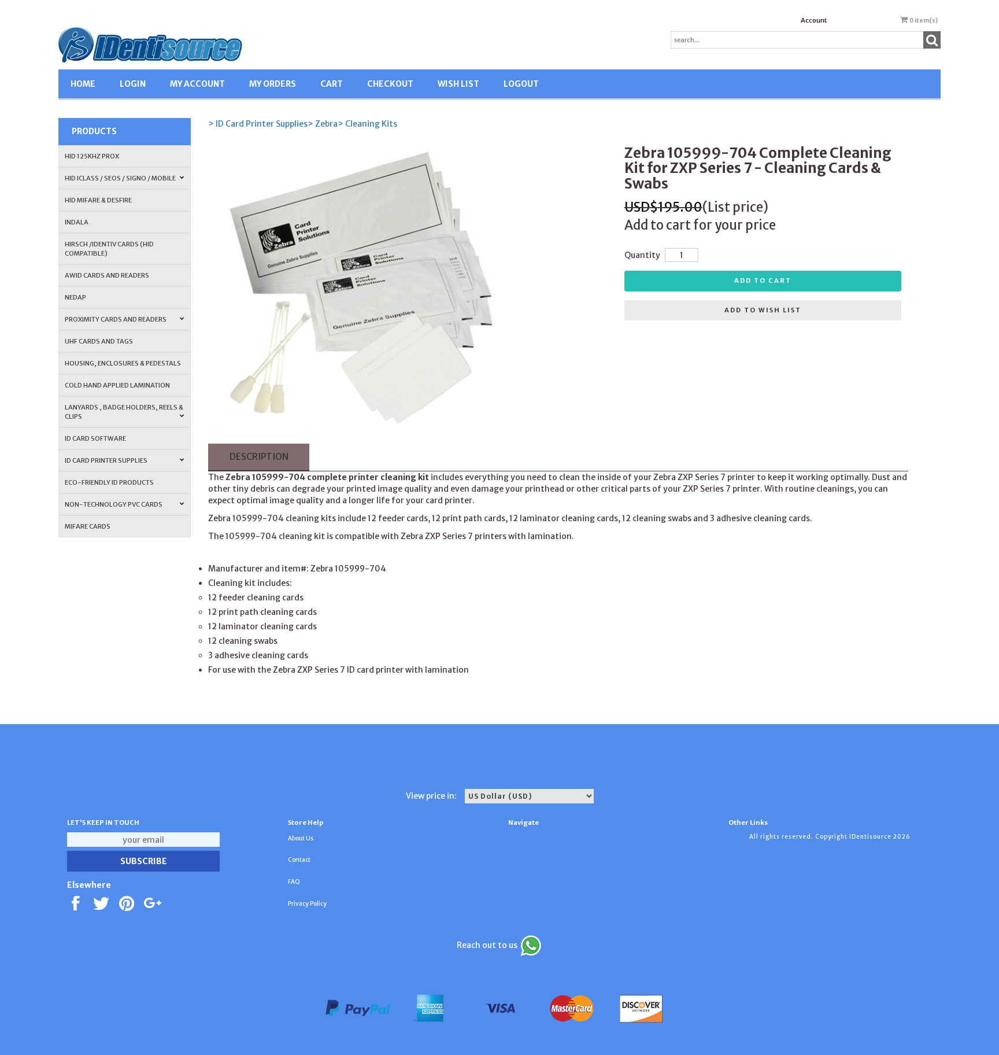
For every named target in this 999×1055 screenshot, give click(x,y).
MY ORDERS (272, 84)
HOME (83, 84)
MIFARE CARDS (87, 526)
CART (331, 84)
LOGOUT (521, 84)
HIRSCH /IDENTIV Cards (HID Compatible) (109, 248)
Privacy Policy (307, 904)
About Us (300, 838)
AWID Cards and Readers (107, 275)
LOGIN (133, 84)
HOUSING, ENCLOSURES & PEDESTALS (123, 363)
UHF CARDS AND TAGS (99, 341)
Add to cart (762, 280)
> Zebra (323, 124)
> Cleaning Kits (367, 124)
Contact (299, 860)
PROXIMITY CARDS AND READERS (115, 319)
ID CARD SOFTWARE (95, 438)
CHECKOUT (390, 84)
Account (814, 20)
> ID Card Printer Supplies (258, 124)
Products (94, 131)
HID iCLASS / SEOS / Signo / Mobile (120, 178)
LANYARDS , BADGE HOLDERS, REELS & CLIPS (124, 411)
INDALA (76, 222)
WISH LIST (458, 84)
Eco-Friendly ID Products (109, 482)
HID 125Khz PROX (92, 156)
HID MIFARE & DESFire (98, 200)
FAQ (294, 882)
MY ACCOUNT (197, 84)
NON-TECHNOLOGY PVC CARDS (113, 504)
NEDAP (75, 297)
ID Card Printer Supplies (106, 460)
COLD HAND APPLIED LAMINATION (117, 385)
